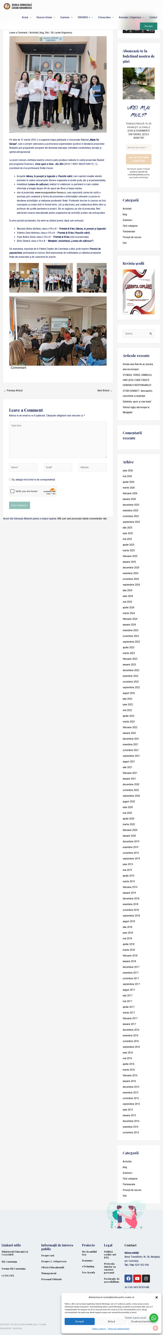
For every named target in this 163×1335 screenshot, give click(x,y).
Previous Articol (13, 390)
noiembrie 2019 (130, 847)
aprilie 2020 (128, 818)
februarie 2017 (130, 1018)
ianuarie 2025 (129, 561)
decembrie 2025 (131, 504)
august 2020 (129, 801)
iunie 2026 (128, 470)
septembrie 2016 (131, 1046)
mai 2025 (127, 539)
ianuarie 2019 (129, 892)
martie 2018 (129, 949)
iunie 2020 (128, 807)
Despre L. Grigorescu (53, 1261)
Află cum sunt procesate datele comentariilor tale (82, 518)
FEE (11, 1275)
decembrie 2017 (131, 967)
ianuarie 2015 (129, 1115)
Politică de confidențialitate (118, 1329)
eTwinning (88, 1266)
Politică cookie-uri (99, 1329)
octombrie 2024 (131, 578)
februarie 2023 (130, 658)
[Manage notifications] (155, 1328)
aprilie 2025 (128, 544)
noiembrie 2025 (130, 510)
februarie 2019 (130, 887)
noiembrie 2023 (130, 630)
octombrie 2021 (131, 750)
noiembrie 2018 (130, 904)
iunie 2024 (128, 596)
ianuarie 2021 (129, 778)
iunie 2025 (128, 533)
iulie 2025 (127, 527)
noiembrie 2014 (130, 1126)
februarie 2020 (130, 830)
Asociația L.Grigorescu (130, 17)
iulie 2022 (127, 698)
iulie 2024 (127, 590)
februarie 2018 (130, 955)
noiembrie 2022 (130, 675)
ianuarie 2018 (129, 961)
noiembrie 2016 (130, 1035)
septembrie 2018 (131, 915)
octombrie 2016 (131, 1041)
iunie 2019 (128, 864)
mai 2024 (127, 601)
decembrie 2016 (131, 1029)
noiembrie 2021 (130, 744)
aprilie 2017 (128, 1006)
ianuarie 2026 (129, 499)
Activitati (34, 32)
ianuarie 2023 (129, 664)
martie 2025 (129, 550)
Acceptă (79, 1321)
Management (48, 1273)
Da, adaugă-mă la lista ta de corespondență (33, 479)
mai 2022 (127, 710)
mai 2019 (127, 870)
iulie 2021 (127, 767)
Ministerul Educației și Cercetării (15, 1253)
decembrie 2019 (131, 841)
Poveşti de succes (132, 237)
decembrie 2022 (131, 670)
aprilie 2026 (128, 481)
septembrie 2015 (131, 1103)
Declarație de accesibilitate (112, 1280)
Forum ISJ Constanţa (13, 1268)
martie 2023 (129, 653)
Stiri (47, 32)
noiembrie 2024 (130, 573)
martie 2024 (129, 613)
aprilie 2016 (128, 1064)
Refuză (111, 1321)
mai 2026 (127, 476)
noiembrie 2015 (130, 1092)
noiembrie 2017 (130, 972)
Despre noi (47, 1255)
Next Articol (105, 390)
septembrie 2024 (131, 584)
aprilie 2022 (128, 715)
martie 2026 (129, 487)
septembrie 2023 (131, 641)
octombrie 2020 (131, 790)
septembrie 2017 (131, 984)
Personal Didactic (51, 1279)
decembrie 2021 (131, 738)
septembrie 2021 (131, 755)
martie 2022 (129, 721)
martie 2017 (129, 1012)
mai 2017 (127, 1001)
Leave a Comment (18, 32)
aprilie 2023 (128, 647)
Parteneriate (129, 231)
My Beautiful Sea (89, 1253)
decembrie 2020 (131, 784)
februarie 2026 (130, 493)
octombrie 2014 (131, 1132)
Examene (64, 17)
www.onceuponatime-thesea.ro (50, 192)
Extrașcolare (104, 17)
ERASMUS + (84, 17)
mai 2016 (127, 1058)
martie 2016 (129, 1069)
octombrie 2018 (131, 909)
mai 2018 (127, 938)
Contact (153, 17)
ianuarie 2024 (129, 624)
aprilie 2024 (128, 607)
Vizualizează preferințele (143, 1321)
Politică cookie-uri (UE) (110, 1254)
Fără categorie (130, 225)
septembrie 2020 (131, 795)
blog (41, 32)
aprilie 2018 (128, 944)
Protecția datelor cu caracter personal (110, 1268)
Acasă (25, 17)
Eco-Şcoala (88, 1272)
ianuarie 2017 (129, 1024)
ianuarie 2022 (129, 733)
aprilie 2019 (128, 875)
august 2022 (129, 693)
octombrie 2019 (131, 852)
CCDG (5, 1275)
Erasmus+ (127, 220)
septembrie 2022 (131, 687)
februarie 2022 (130, 727)
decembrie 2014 (131, 1121)
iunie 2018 (128, 932)
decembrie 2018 (131, 898)
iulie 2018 (127, 927)
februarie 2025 (130, 556)
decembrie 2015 (131, 1086)
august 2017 (129, 989)
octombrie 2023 (131, 636)
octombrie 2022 (131, 681)
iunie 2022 (128, 704)
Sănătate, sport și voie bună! (137, 401)
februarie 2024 (130, 618)
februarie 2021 (130, 772)
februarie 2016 (130, 1075)
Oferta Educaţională (52, 1267)
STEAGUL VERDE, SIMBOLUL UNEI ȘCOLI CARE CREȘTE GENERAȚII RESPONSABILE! (137, 380)
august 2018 (129, 921)
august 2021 (129, 761)
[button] (156, 1297)
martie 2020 (129, 824)
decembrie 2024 (131, 567)
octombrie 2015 (131, 1098)
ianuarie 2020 (129, 835)
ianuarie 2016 (129, 1081)
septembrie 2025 (131, 521)
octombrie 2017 (131, 978)
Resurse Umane (44, 17)
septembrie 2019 (131, 858)
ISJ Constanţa (9, 1261)
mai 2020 (127, 812)
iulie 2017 (127, 995)
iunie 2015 (128, 1109)
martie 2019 (129, 881)
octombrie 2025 (131, 516)
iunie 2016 (128, 1052)
